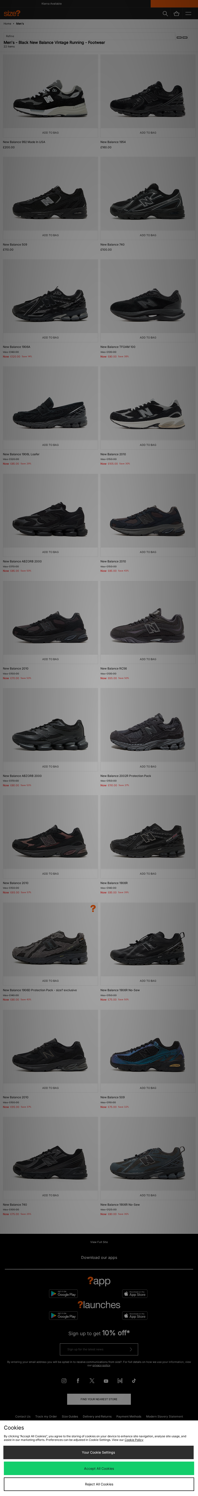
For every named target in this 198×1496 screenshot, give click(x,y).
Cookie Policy (134, 1440)
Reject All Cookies (99, 1484)
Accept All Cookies (99, 1468)
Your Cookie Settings (98, 1452)
